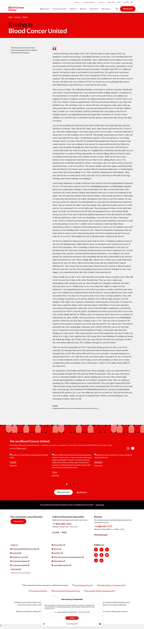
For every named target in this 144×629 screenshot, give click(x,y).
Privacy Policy (58, 545)
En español (125, 2)
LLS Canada (14, 569)
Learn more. (100, 505)
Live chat (55, 532)
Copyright (15, 553)
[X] (107, 549)
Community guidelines (19, 565)
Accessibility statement (61, 565)
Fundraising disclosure (19, 561)
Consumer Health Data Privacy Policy (24, 549)
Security (56, 549)
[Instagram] (101, 549)
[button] (132, 448)
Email (64, 532)
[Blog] (101, 560)
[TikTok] (101, 555)
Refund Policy (58, 561)
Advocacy (101, 2)
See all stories (82, 492)
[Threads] (96, 560)
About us (77, 2)
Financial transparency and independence (68, 557)
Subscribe (17, 521)
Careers (119, 2)
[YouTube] (107, 555)
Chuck (13, 462)
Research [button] (83, 9)
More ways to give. (101, 535)
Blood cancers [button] (44, 9)
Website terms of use (19, 557)
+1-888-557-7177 (103, 526)
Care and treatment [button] (59, 9)
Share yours (21, 448)
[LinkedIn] (96, 555)
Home (10, 17)
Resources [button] (73, 9)
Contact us (14, 545)
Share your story (63, 492)
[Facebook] (96, 549)
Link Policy (57, 553)
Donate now (127, 9)
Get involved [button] (94, 9)
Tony (54, 472)
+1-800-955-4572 (62, 523)
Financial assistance (89, 2)
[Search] (116, 8)
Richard (98, 462)
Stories (25, 17)
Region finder (111, 2)
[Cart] (131, 2)
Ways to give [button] (105, 9)
